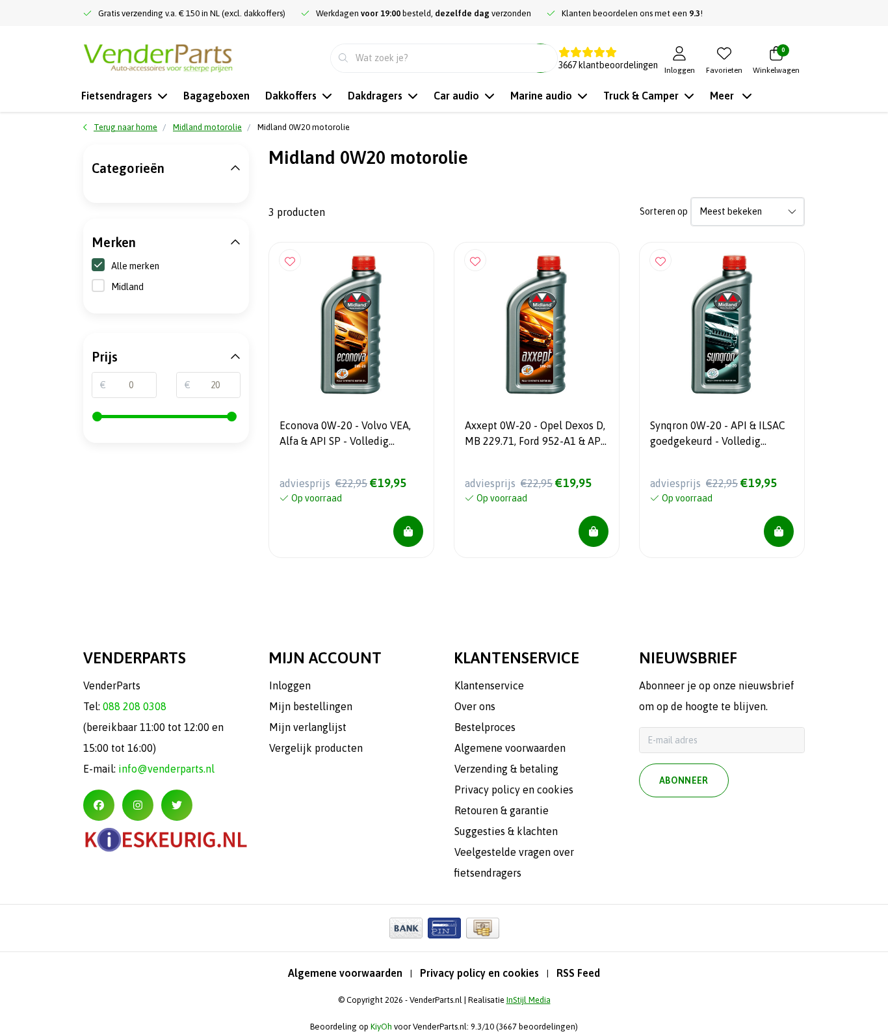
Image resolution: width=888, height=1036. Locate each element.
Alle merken (135, 266)
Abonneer (684, 780)
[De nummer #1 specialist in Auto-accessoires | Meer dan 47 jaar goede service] (158, 56)
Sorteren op (664, 211)
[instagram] (137, 805)
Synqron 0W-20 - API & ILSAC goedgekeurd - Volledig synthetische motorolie (717, 435)
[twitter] (176, 805)
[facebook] (98, 805)
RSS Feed (578, 973)
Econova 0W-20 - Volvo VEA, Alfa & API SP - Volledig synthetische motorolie (345, 435)
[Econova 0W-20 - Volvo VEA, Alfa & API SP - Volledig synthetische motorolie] (351, 325)
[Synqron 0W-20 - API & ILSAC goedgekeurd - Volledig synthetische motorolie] (722, 325)
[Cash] (482, 928)
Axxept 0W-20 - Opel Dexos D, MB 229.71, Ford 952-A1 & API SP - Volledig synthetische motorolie (535, 435)
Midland (127, 287)
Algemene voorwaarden (345, 973)
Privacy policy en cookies (479, 973)
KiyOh (381, 1026)
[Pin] (444, 928)
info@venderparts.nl (166, 769)
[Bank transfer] (406, 928)
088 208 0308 (134, 706)
